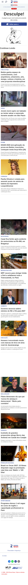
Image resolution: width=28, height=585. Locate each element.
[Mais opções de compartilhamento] (19, 561)
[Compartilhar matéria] (15, 561)
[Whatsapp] (12, 561)
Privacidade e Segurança (14, 550)
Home (4, 555)
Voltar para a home (13, 24)
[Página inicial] (14, 546)
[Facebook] (9, 561)
